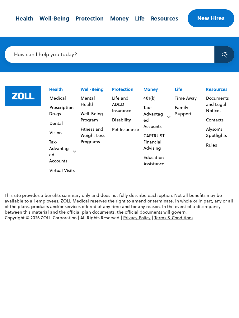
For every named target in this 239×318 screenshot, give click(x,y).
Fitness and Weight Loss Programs (93, 135)
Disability (121, 120)
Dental (56, 123)
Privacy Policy (137, 218)
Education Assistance (153, 160)
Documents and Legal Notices (217, 104)
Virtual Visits (61, 170)
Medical (57, 98)
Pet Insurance (125, 129)
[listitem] (63, 151)
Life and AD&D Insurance (121, 104)
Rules (211, 145)
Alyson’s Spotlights (216, 132)
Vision (55, 132)
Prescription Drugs (61, 110)
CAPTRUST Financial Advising (154, 142)
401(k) (149, 98)
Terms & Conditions (173, 218)
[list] (63, 151)
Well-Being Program (92, 117)
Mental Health (88, 101)
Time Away (186, 98)
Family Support (183, 110)
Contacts (214, 120)
